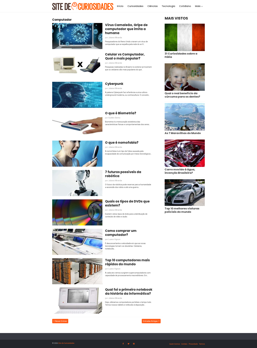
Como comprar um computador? (121, 233)
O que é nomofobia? (121, 142)
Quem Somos (174, 344)
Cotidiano (185, 6)
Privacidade (193, 344)
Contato (184, 344)
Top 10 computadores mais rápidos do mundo (127, 262)
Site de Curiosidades (66, 343)
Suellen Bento (114, 118)
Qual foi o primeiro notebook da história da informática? (128, 291)
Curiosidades (135, 6)
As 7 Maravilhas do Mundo (183, 133)
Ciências (152, 6)
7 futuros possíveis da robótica (123, 174)
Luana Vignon (114, 239)
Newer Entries (61, 321)
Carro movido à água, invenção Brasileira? (180, 171)
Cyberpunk (114, 84)
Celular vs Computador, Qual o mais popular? (125, 56)
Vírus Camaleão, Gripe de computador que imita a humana (126, 29)
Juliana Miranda (115, 37)
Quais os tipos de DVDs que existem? (127, 203)
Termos (202, 344)
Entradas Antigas (150, 321)
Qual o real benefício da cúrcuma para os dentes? (182, 94)
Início (120, 6)
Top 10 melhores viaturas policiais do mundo (182, 210)
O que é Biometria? (120, 113)
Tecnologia (168, 6)
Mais (198, 6)
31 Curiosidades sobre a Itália (181, 55)
